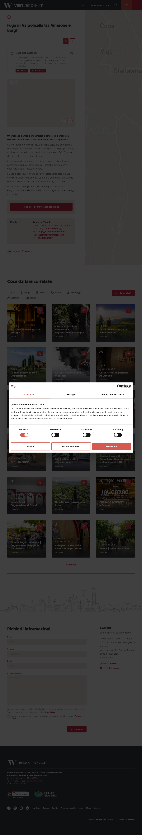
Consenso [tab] (29, 394)
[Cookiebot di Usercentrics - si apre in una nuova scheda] (119, 386)
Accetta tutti (111, 446)
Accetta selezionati (71, 446)
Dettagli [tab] (71, 394)
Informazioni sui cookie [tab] (112, 394)
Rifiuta (30, 446)
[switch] (55, 435)
